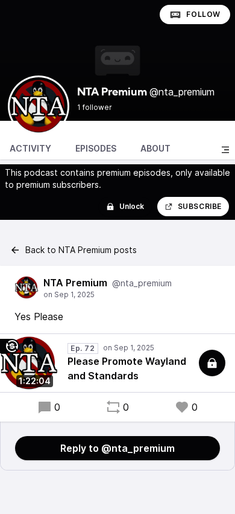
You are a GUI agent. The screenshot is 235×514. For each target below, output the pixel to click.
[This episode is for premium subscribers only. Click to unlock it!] (212, 363)
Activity (30, 148)
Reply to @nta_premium (117, 448)
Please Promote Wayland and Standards (126, 368)
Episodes (95, 148)
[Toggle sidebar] (225, 149)
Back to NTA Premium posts (81, 250)
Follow (203, 14)
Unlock (131, 206)
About (155, 148)
